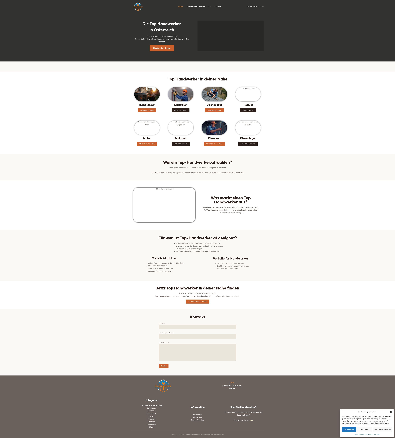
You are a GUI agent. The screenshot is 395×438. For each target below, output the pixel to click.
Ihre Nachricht (164, 342)
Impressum (377, 434)
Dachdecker (151, 413)
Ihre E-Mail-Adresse (166, 333)
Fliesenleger (151, 424)
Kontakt (218, 7)
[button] (391, 412)
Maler (151, 427)
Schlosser (151, 422)
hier (251, 420)
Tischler (152, 416)
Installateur (151, 408)
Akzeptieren (349, 429)
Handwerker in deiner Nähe (197, 7)
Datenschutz (369, 434)
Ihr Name (162, 323)
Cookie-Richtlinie (359, 434)
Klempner (151, 419)
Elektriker (151, 411)
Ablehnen (364, 429)
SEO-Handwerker (217, 434)
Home (180, 7)
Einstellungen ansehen (382, 429)
